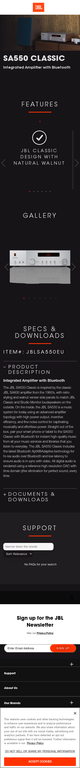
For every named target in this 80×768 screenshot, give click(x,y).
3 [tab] (38, 192)
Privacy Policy (35, 743)
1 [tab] (40, 121)
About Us (10, 688)
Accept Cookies (40, 761)
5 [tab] (46, 192)
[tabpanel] (40, 160)
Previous (3, 163)
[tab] (24, 298)
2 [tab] (34, 192)
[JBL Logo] (39, 7)
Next (76, 163)
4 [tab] (42, 192)
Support (10, 673)
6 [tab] (50, 192)
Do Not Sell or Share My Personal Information (40, 751)
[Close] (75, 713)
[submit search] (50, 546)
